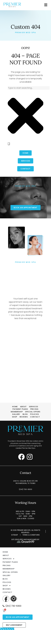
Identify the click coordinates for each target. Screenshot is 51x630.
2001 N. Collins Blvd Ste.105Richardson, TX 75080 (25, 482)
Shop (14, 417)
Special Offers (32, 411)
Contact (35, 417)
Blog (25, 414)
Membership (17, 411)
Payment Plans (20, 409)
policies (34, 414)
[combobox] (29, 88)
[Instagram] (29, 457)
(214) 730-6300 (25, 489)
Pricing (34, 409)
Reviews (24, 417)
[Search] (9, 143)
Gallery (16, 414)
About (23, 406)
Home (15, 406)
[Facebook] (21, 457)
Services (33, 406)
